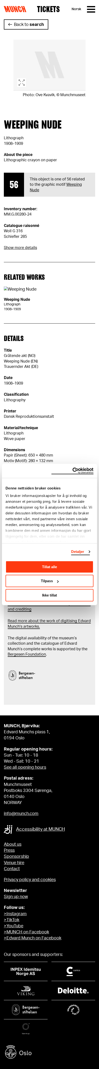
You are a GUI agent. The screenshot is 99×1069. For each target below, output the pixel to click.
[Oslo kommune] (49, 1052)
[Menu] (91, 9)
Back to (29, 25)
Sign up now (16, 897)
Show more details (20, 248)
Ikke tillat (49, 595)
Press (9, 850)
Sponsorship (16, 856)
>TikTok (11, 920)
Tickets (48, 9)
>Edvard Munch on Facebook (32, 938)
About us (12, 844)
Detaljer (77, 552)
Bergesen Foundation (27, 654)
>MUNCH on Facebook (26, 932)
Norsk (76, 9)
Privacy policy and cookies (30, 880)
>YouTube (13, 926)
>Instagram (15, 914)
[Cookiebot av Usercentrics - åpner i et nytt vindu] (72, 470)
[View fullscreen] (49, 65)
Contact (12, 869)
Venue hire (14, 863)
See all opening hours (25, 767)
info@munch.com (21, 814)
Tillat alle (49, 567)
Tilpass (47, 581)
